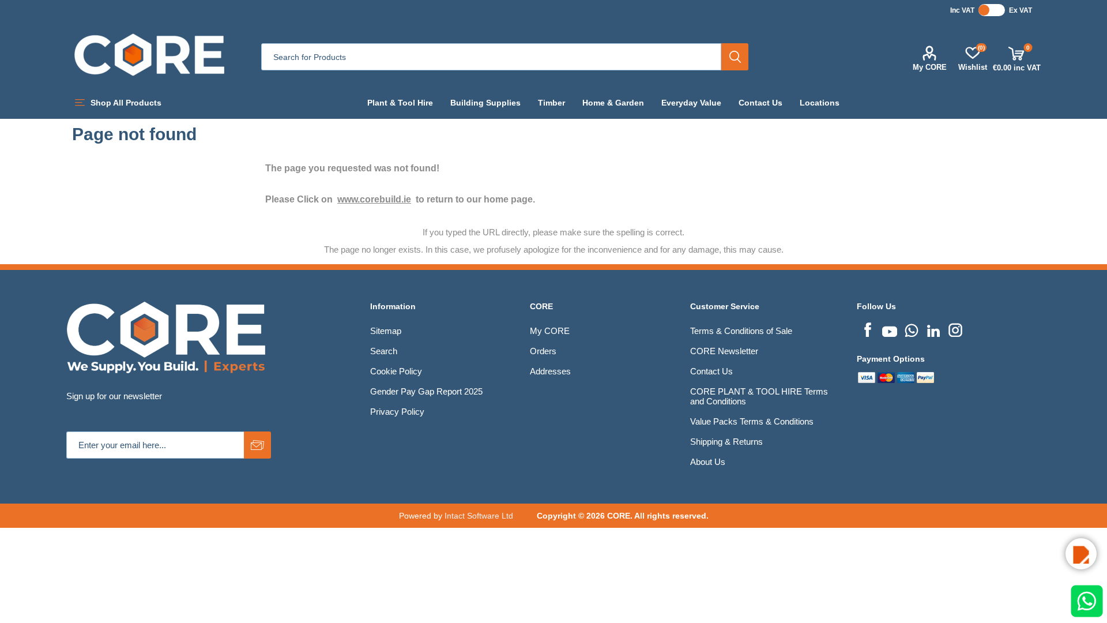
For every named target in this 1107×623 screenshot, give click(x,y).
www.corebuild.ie (374, 199)
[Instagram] (955, 329)
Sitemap (385, 331)
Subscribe (257, 445)
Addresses (550, 371)
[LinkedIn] (933, 329)
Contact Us (711, 371)
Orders (543, 351)
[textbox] (491, 56)
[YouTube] (889, 329)
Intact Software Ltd (479, 515)
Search (734, 56)
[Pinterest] (911, 329)
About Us (707, 462)
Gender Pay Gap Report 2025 (426, 391)
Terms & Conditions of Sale (741, 331)
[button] (1081, 554)
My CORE (930, 67)
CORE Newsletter (724, 351)
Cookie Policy (396, 371)
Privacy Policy (397, 411)
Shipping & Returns (726, 441)
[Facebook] (868, 329)
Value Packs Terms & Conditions (752, 421)
